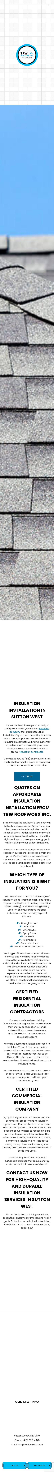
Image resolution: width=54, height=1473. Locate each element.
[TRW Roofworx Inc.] (27, 55)
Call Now (27, 776)
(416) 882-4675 (31, 1440)
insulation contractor (31, 752)
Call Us (14, 1465)
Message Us (39, 1465)
